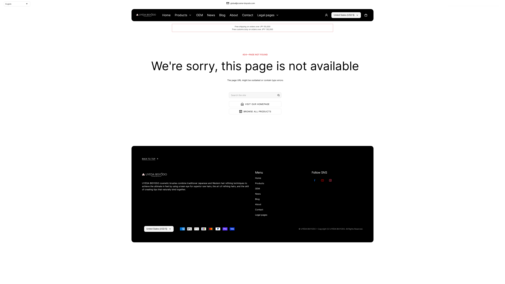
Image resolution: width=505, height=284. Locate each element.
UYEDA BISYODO (308, 229)
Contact (259, 209)
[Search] (278, 95)
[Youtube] (322, 180)
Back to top (148, 159)
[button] (366, 15)
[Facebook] (314, 180)
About (258, 204)
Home (258, 178)
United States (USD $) (344, 15)
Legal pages (261, 215)
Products (259, 183)
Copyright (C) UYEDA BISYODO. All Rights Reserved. (340, 229)
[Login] (326, 15)
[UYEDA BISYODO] (146, 15)
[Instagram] (330, 180)
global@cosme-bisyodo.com (242, 3)
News (258, 193)
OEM (257, 188)
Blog (257, 199)
